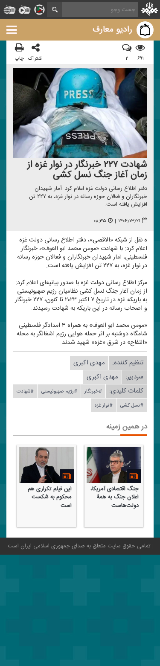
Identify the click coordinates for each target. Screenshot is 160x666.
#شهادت (25, 391)
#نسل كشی (131, 405)
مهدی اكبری (89, 363)
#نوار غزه (103, 405)
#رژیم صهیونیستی (59, 391)
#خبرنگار (93, 391)
